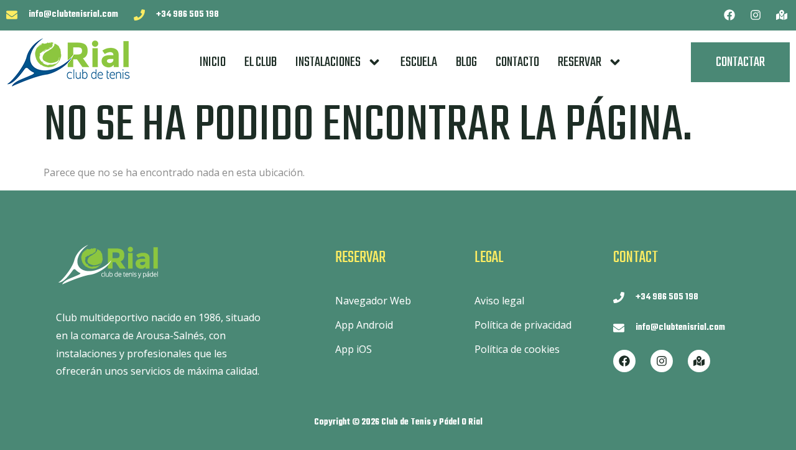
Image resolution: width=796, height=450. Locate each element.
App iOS (353, 349)
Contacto (517, 62)
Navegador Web (373, 300)
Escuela (418, 62)
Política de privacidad (523, 325)
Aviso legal (499, 300)
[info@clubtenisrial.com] (11, 15)
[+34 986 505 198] (139, 15)
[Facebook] (729, 15)
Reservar (579, 62)
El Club (260, 62)
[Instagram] (755, 15)
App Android (364, 325)
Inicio (213, 62)
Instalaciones (328, 62)
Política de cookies (517, 349)
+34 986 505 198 (187, 14)
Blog (466, 62)
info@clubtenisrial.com (73, 14)
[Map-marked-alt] (781, 15)
